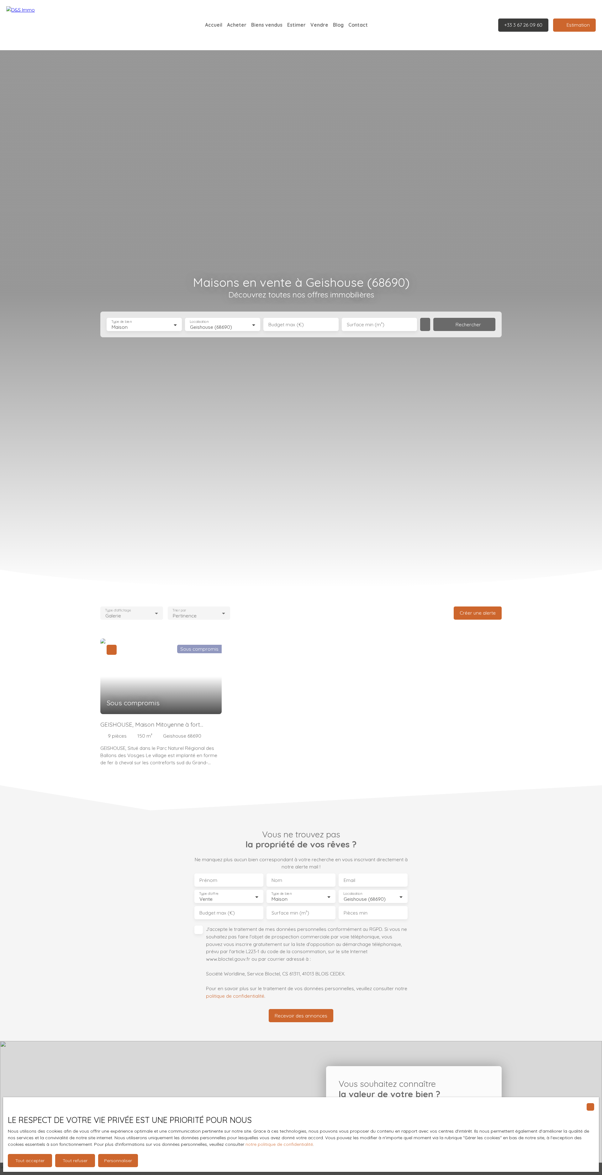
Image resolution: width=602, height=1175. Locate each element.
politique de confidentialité (235, 996)
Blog (338, 25)
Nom (277, 880)
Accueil (213, 25)
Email (349, 880)
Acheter (236, 25)
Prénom (208, 880)
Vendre (319, 25)
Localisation (199, 322)
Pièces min (355, 913)
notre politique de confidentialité (279, 1144)
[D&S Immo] (50, 25)
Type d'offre (209, 894)
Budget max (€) (286, 325)
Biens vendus (267, 25)
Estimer (296, 25)
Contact (358, 25)
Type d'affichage (118, 610)
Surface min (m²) (365, 325)
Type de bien (121, 322)
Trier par (179, 610)
